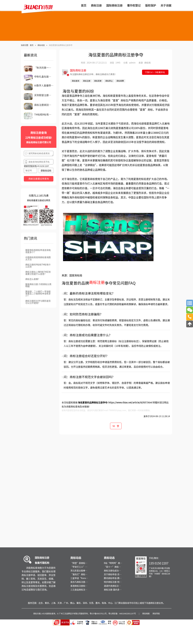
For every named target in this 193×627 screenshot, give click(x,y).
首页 (31, 45)
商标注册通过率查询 (38, 178)
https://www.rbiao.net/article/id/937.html (130, 402)
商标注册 (97, 282)
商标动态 (41, 45)
